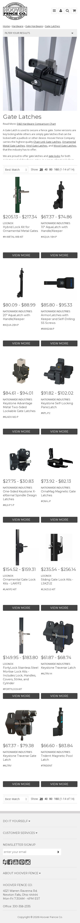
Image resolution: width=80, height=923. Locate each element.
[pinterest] (21, 862)
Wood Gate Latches (65, 145)
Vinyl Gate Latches (36, 145)
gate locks (54, 156)
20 (41, 169)
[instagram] (27, 862)
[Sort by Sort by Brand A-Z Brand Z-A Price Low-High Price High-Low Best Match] (16, 169)
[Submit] (58, 852)
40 (46, 169)
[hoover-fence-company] (4, 862)
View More (21, 255)
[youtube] (15, 862)
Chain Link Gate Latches (47, 142)
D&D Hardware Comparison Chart (36, 124)
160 (56, 169)
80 (50, 169)
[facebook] (9, 862)
